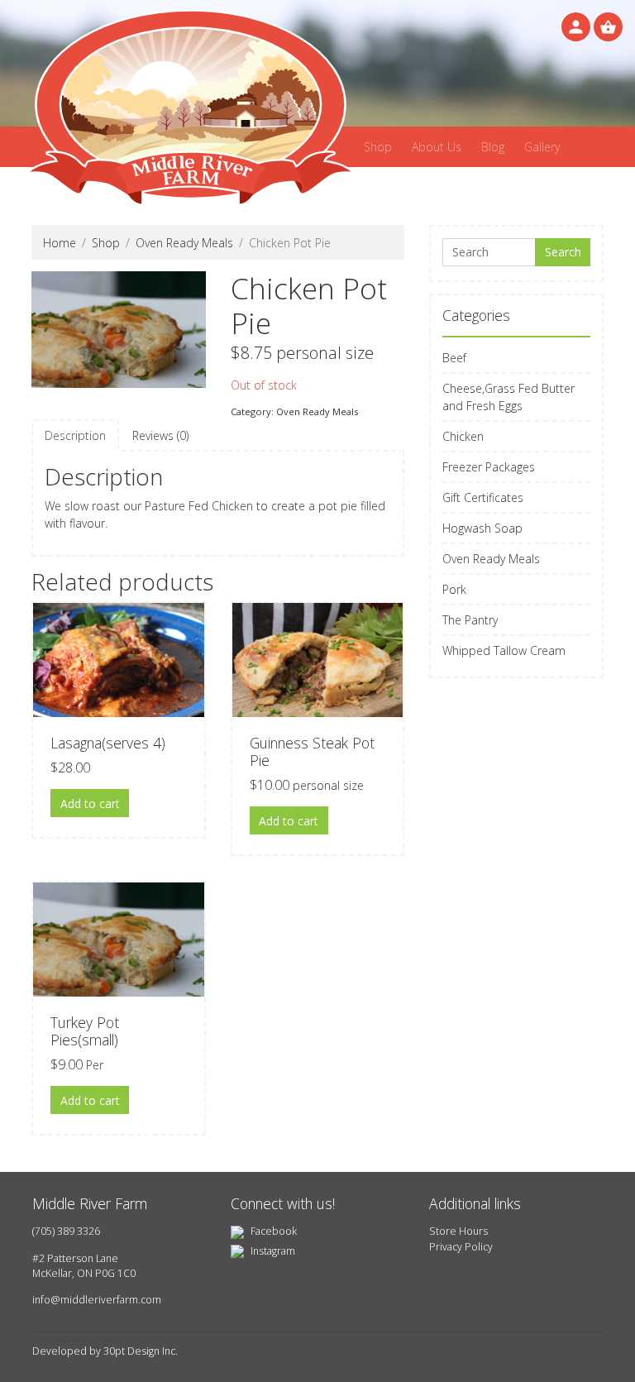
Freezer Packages (488, 467)
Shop (378, 147)
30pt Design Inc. (140, 1351)
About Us (436, 147)
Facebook (272, 1231)
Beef (454, 358)
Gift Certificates (482, 497)
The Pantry (470, 620)
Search (563, 252)
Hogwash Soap (482, 528)
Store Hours (458, 1231)
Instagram (271, 1251)
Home (59, 243)
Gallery (542, 147)
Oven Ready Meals (184, 243)
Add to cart (90, 803)
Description (75, 435)
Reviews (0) (160, 435)
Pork (454, 589)
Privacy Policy (461, 1247)
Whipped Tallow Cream (504, 650)
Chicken (463, 436)
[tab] (75, 435)
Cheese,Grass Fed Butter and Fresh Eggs (508, 397)
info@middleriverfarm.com (96, 1300)
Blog (492, 147)
